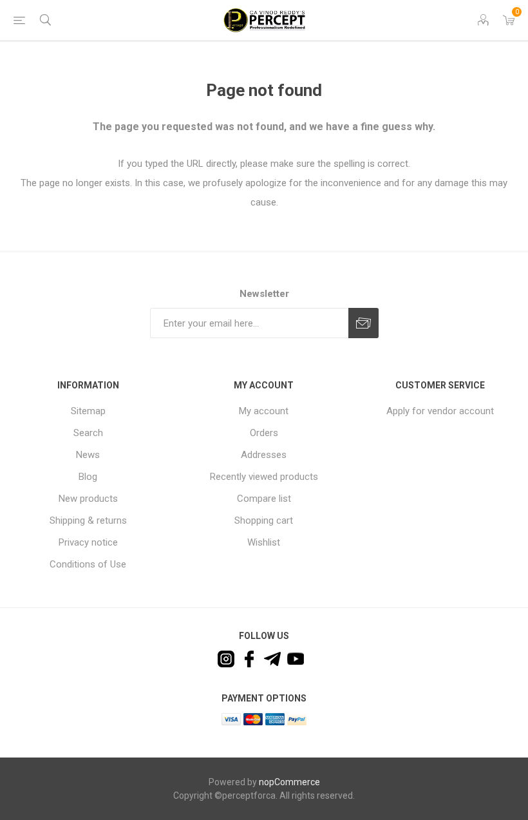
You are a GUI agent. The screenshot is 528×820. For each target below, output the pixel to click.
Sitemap (88, 411)
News (88, 455)
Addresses (264, 455)
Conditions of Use (88, 564)
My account (263, 411)
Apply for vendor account (440, 411)
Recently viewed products (264, 476)
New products (88, 498)
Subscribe (363, 323)
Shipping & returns (88, 520)
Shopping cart (263, 520)
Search (88, 433)
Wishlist (263, 542)
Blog (88, 476)
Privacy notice (88, 542)
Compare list (264, 498)
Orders (264, 433)
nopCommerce (289, 782)
